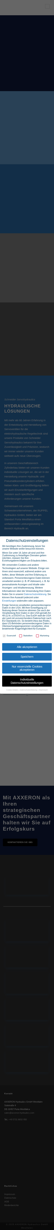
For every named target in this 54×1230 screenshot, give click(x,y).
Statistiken (28, 635)
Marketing (44, 635)
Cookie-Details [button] (12, 690)
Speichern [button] (27, 656)
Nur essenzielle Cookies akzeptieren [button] (27, 668)
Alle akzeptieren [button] (27, 647)
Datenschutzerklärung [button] (29, 690)
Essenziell (11, 635)
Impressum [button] (43, 690)
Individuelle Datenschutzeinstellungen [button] (27, 681)
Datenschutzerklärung (35, 594)
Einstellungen (9, 601)
